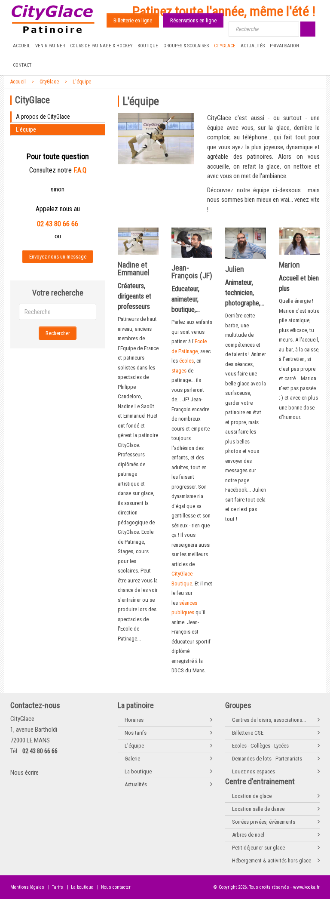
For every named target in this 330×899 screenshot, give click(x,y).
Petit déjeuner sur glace (258, 847)
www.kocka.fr (306, 887)
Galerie (132, 758)
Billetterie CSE (247, 733)
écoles (186, 360)
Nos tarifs (136, 733)
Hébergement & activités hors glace (271, 860)
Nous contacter (116, 887)
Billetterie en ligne (132, 20)
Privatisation (284, 46)
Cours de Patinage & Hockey (101, 46)
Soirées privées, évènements (263, 822)
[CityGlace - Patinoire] (53, 19)
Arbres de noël (248, 834)
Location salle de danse (258, 809)
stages (179, 370)
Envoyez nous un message (57, 256)
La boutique (138, 771)
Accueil (21, 46)
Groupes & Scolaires (186, 46)
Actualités (253, 46)
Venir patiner (50, 46)
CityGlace (224, 46)
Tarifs (57, 887)
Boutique (148, 46)
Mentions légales (27, 887)
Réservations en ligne (193, 20)
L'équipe (82, 82)
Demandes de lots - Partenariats (267, 758)
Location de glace (252, 796)
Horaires (134, 720)
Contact (22, 65)
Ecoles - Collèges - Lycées (260, 745)
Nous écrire (24, 772)
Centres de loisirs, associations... (269, 720)
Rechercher (58, 333)
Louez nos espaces (253, 771)
